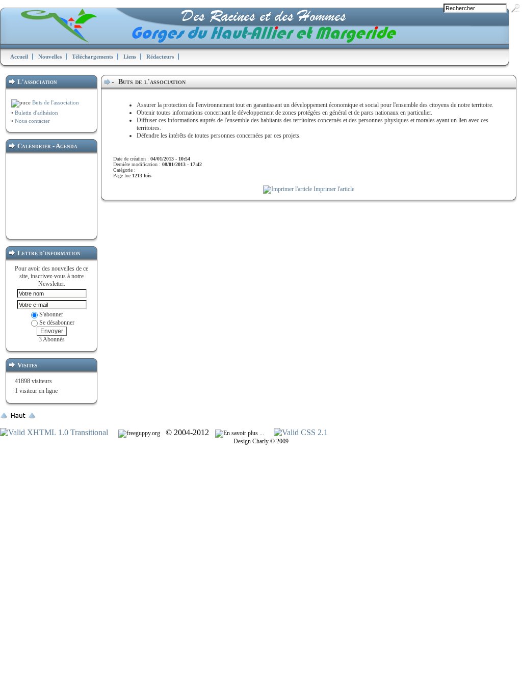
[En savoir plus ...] (240, 433)
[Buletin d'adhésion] (14, 113)
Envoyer (51, 331)
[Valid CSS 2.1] (300, 432)
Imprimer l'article (333, 189)
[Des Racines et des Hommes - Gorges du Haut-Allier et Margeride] (221, 40)
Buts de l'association (55, 102)
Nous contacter (31, 121)
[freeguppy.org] (140, 433)
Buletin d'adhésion (36, 113)
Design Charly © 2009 (261, 441)
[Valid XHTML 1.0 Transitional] (54, 432)
